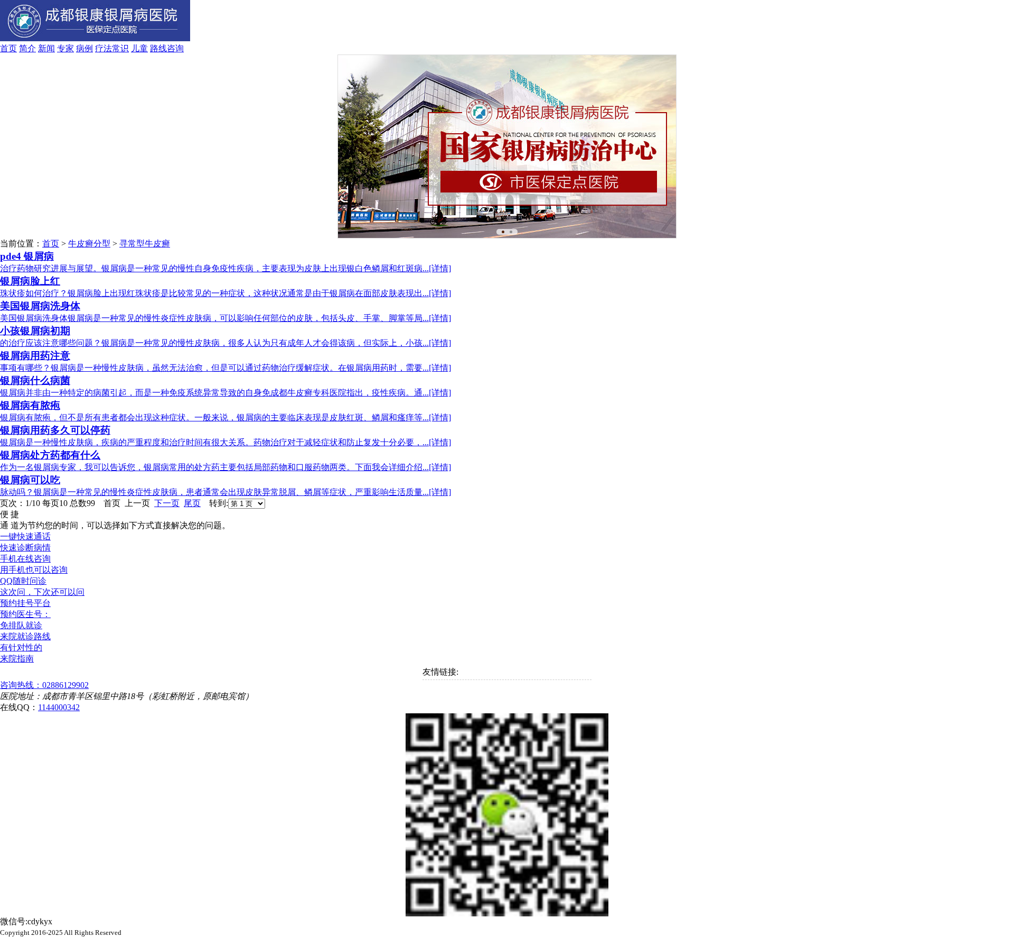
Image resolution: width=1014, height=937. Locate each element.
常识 (120, 48)
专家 (65, 48)
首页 (8, 48)
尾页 (192, 503)
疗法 (103, 48)
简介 (27, 48)
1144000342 (59, 707)
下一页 (167, 503)
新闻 (46, 48)
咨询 (175, 48)
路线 (158, 48)
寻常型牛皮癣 (144, 243)
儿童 (139, 48)
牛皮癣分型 (89, 243)
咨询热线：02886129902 (44, 685)
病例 (84, 48)
